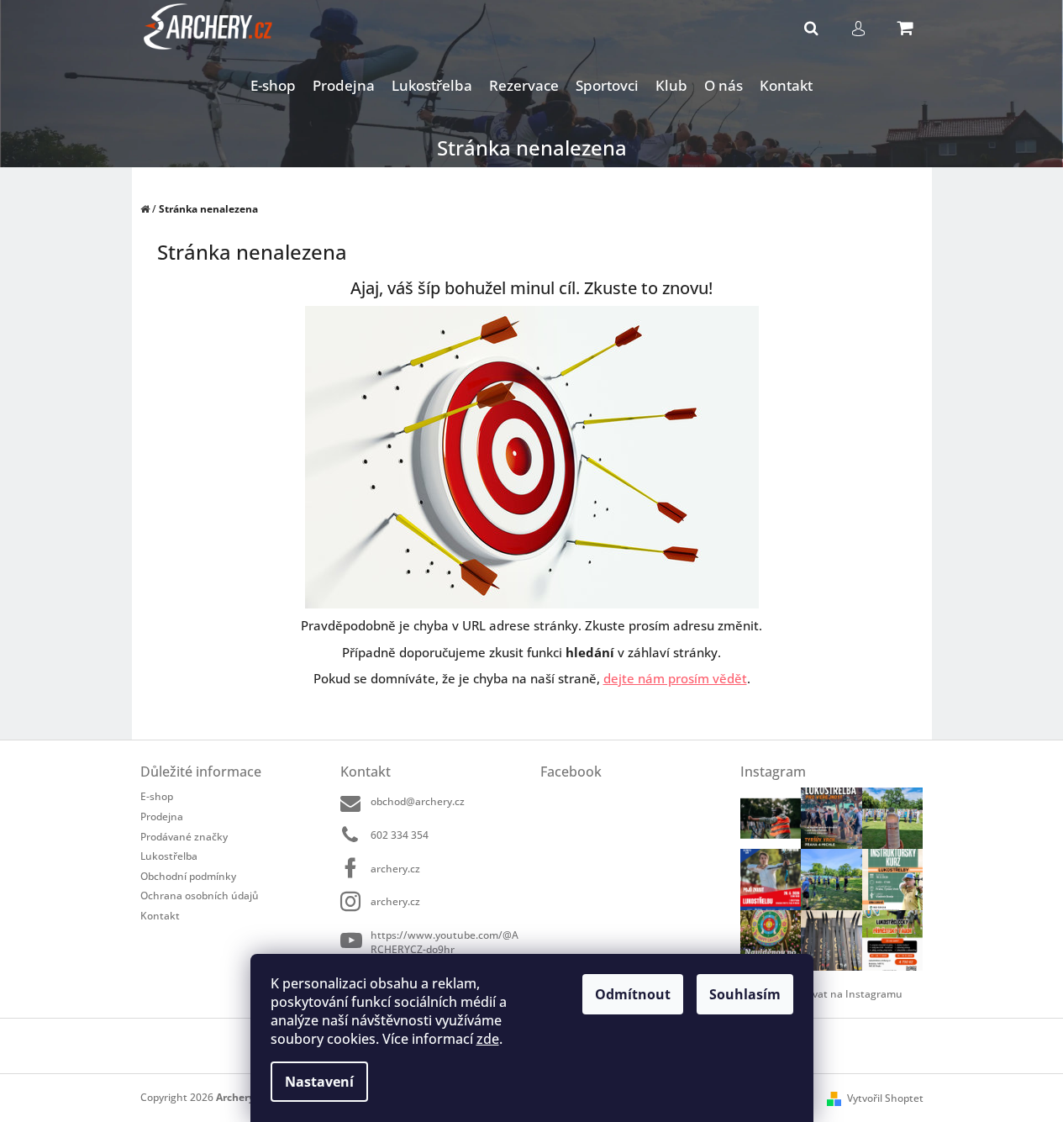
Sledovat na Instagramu (844, 994)
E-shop (156, 796)
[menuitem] (273, 86)
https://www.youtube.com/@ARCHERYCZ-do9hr (444, 942)
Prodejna (161, 816)
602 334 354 (400, 835)
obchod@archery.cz (418, 801)
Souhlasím (745, 994)
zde (487, 1039)
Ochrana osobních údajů (199, 895)
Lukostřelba (168, 856)
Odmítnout (633, 994)
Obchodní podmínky (188, 876)
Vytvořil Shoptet (885, 1098)
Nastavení (319, 1081)
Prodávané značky (184, 837)
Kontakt (160, 915)
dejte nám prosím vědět (675, 678)
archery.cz (395, 868)
